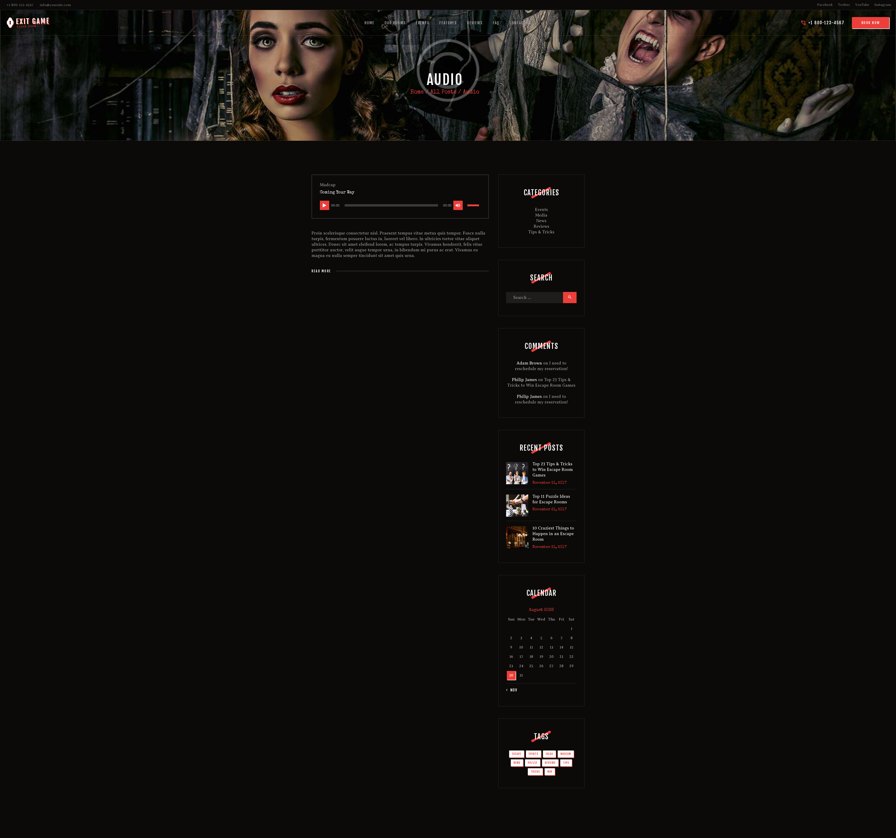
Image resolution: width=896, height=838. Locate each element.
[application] (400, 205)
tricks (535, 771)
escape (516, 754)
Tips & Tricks (541, 232)
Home (417, 92)
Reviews (541, 226)
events (533, 754)
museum (565, 754)
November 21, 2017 (549, 483)
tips (566, 762)
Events (541, 209)
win (549, 771)
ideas (549, 754)
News (541, 220)
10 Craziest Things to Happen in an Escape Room (553, 534)
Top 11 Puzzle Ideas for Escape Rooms (551, 499)
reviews (550, 762)
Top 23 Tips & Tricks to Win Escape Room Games (552, 470)
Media (541, 215)
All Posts (443, 92)
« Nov (512, 690)
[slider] (473, 205)
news (517, 762)
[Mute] (458, 205)
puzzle (532, 762)
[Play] (324, 205)
